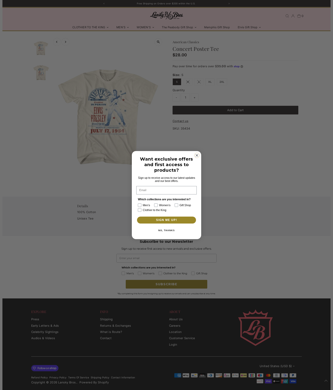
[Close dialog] (196, 155)
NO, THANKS (166, 230)
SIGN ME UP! (166, 219)
